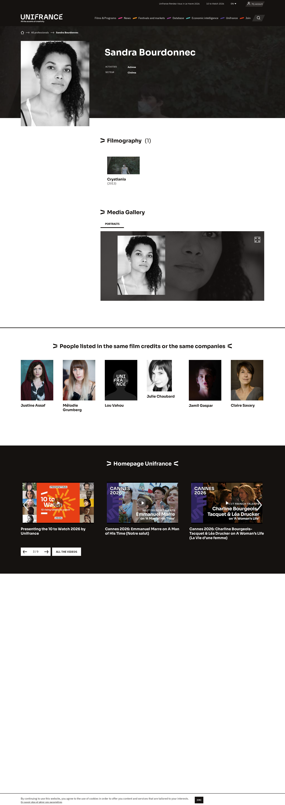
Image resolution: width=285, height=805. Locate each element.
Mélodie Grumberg (72, 407)
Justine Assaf (33, 405)
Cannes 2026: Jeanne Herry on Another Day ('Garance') (225, 531)
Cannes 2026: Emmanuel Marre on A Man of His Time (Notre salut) (58, 531)
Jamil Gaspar (201, 405)
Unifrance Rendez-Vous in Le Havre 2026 (179, 3)
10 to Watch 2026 (215, 3)
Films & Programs (105, 18)
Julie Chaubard (161, 396)
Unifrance (232, 18)
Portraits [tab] (112, 224)
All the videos (66, 551)
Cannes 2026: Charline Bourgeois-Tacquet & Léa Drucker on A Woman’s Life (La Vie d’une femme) (142, 533)
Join (248, 18)
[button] (257, 240)
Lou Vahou (114, 405)
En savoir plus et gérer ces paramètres (41, 802)
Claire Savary (243, 405)
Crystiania (116, 179)
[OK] (199, 800)
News (127, 18)
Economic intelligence (205, 18)
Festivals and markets (151, 18)
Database (178, 18)
